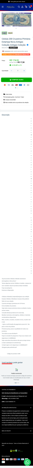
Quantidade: (5, 70)
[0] (30, 7)
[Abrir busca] (19, 7)
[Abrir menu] (3, 6)
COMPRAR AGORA (17, 80)
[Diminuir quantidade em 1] (11, 71)
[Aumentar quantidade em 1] (24, 71)
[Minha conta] (22, 7)
